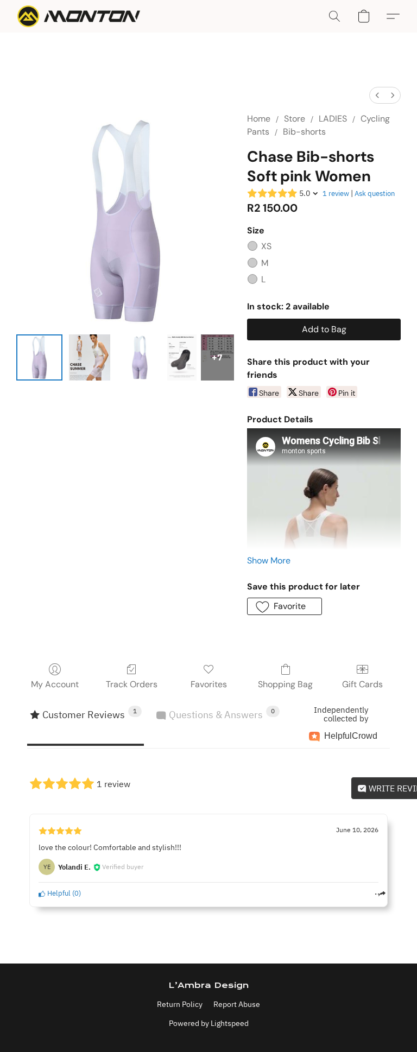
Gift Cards (362, 684)
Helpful (58, 893)
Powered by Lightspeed (209, 1023)
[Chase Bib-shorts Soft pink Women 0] (39, 357)
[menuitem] (377, 95)
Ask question (375, 193)
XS (266, 246)
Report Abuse (236, 1004)
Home (258, 118)
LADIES (333, 118)
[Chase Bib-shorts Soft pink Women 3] (182, 357)
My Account (55, 684)
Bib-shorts (304, 131)
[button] (78, 16)
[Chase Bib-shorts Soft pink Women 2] (140, 357)
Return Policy (180, 1004)
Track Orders (131, 684)
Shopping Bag (285, 684)
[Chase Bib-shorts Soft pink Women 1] (90, 357)
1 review (336, 193)
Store (294, 118)
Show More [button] (268, 560)
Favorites (209, 684)
